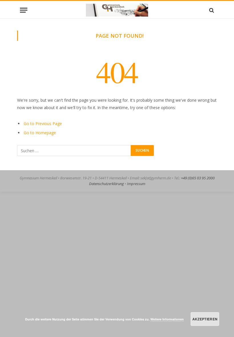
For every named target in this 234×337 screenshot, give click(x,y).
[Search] (211, 10)
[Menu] (23, 10)
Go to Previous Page (43, 123)
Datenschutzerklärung (106, 183)
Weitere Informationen (167, 319)
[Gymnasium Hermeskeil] (117, 10)
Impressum (136, 183)
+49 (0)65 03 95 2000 (198, 177)
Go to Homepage (40, 132)
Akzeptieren (205, 319)
